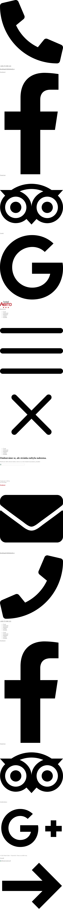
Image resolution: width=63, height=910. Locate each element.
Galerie (5, 316)
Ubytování (5, 313)
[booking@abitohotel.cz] (31, 550)
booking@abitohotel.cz (7, 69)
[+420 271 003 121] (31, 63)
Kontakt (5, 317)
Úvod (4, 311)
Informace (5, 314)
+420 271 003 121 (5, 66)
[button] (31, 383)
